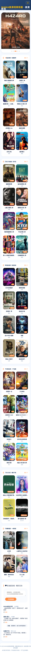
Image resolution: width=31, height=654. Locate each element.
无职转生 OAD (9, 415)
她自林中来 (22, 311)
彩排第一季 (9, 311)
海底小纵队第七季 (22, 463)
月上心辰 (22, 574)
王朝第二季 (22, 80)
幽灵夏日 (22, 151)
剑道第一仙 (9, 391)
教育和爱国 (22, 288)
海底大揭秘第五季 (9, 80)
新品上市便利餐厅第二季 (9, 495)
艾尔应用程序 (9, 288)
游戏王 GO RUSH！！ (22, 415)
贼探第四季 (9, 184)
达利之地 (9, 151)
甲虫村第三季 (22, 232)
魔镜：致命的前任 (9, 574)
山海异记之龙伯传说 (22, 551)
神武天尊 (9, 463)
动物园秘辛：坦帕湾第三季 (9, 518)
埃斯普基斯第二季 (9, 232)
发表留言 (11, 599)
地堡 (22, 335)
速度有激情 (22, 128)
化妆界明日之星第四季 (22, 495)
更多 (25, 58)
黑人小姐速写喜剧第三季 (9, 255)
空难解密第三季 (22, 255)
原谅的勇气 (22, 359)
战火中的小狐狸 (9, 335)
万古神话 (22, 391)
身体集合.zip (9, 128)
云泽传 (9, 551)
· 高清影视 (15, 7)
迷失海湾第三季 (22, 184)
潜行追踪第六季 (22, 518)
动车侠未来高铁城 (22, 439)
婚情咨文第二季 (22, 207)
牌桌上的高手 (9, 359)
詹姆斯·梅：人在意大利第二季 (9, 104)
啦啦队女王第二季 (22, 104)
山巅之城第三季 (9, 207)
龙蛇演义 (9, 439)
